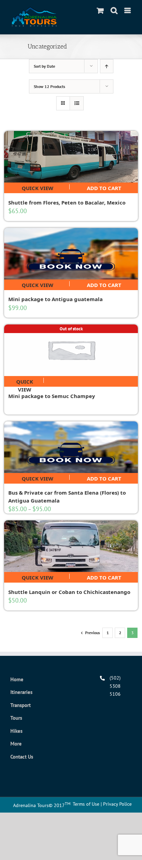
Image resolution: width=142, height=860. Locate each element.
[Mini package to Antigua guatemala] (71, 253)
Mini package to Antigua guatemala (55, 299)
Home (16, 679)
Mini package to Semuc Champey (51, 396)
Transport (20, 705)
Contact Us (21, 756)
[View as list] (76, 103)
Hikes (16, 731)
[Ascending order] (106, 66)
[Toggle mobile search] (114, 10)
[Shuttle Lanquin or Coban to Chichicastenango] (71, 546)
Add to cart (104, 187)
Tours (16, 718)
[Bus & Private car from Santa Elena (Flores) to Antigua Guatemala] (71, 447)
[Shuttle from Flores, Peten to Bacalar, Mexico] (71, 157)
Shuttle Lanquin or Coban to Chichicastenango (69, 591)
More (16, 743)
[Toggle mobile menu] (128, 10)
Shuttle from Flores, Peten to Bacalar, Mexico (66, 202)
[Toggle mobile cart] (100, 10)
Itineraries (21, 692)
